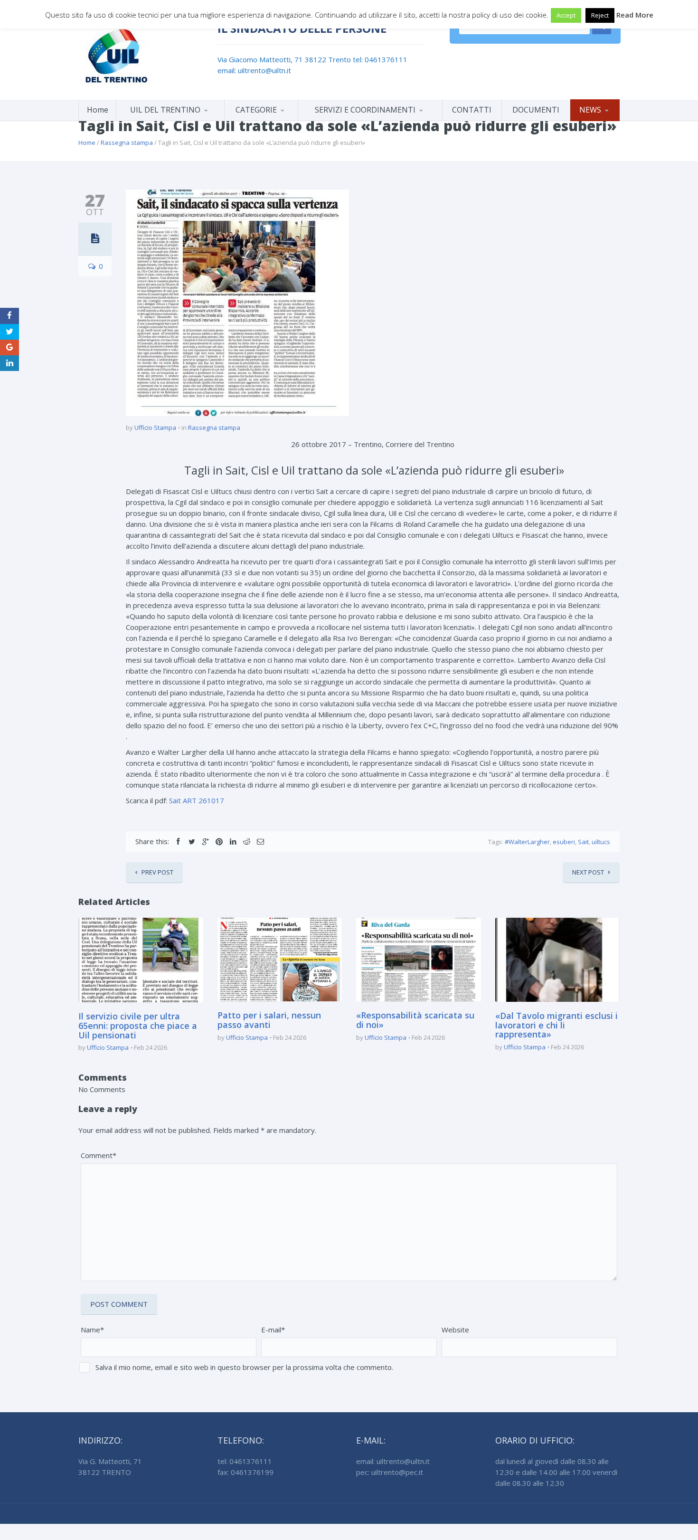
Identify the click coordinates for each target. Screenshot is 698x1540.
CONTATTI (471, 110)
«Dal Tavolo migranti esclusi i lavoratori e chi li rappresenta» (556, 1025)
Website (455, 1329)
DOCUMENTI (535, 110)
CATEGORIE (256, 110)
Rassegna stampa (127, 142)
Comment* (98, 1155)
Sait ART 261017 (196, 800)
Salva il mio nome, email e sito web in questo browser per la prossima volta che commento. (244, 1367)
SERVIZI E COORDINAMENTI (365, 110)
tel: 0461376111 (380, 59)
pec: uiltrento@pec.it (389, 1472)
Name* (92, 1329)
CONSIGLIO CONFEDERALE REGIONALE (170, 119)
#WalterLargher (527, 841)
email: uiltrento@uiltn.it (254, 70)
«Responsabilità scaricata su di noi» (415, 1019)
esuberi (564, 841)
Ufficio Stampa (155, 427)
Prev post (157, 872)
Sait (583, 841)
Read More (634, 14)
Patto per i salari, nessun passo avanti (269, 1019)
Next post (588, 872)
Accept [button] (566, 15)
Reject (600, 15)
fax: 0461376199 (245, 1472)
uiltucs (601, 841)
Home (97, 110)
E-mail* (273, 1329)
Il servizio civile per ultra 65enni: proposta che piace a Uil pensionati (137, 1025)
